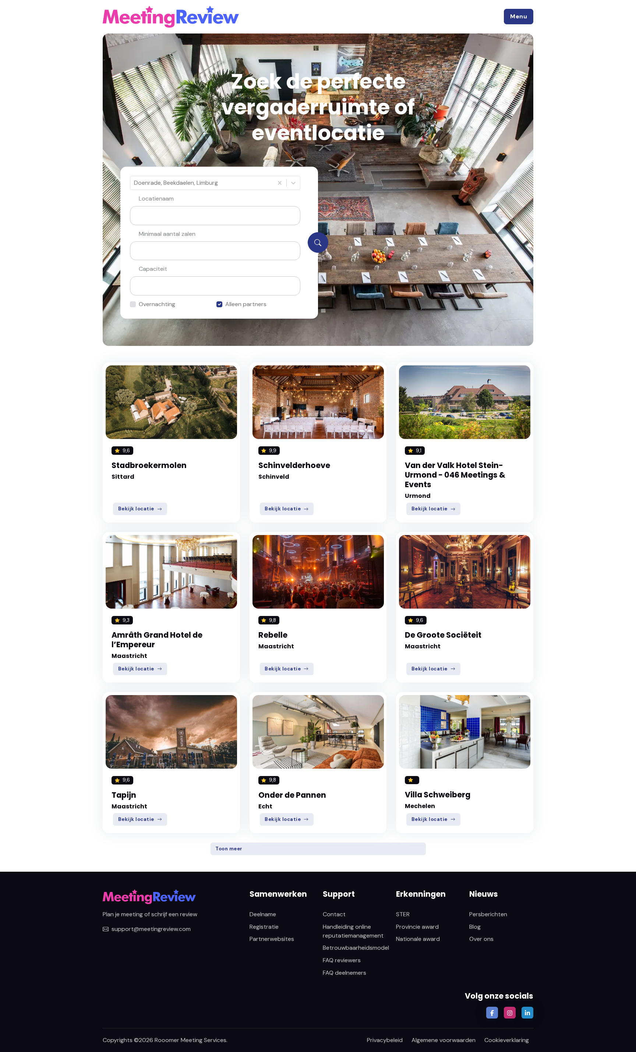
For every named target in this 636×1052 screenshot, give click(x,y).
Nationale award (418, 939)
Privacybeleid (385, 1040)
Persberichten (488, 914)
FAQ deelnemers (344, 973)
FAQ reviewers (342, 960)
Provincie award (417, 927)
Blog (475, 927)
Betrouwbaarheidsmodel (356, 948)
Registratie (264, 927)
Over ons (481, 939)
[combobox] (134, 182)
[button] (518, 16)
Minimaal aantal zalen (167, 234)
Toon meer (229, 849)
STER (403, 914)
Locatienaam (156, 198)
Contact (334, 914)
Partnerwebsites (272, 939)
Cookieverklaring (506, 1040)
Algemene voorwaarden (443, 1040)
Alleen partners (245, 304)
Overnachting (157, 304)
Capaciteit (153, 269)
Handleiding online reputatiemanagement (353, 931)
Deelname (263, 914)
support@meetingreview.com (151, 929)
